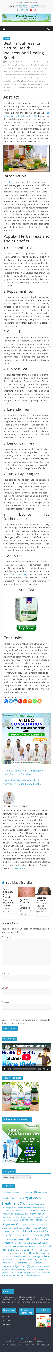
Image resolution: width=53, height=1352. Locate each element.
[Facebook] (6, 701)
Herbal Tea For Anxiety (11, 78)
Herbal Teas (17, 81)
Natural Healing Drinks (22, 84)
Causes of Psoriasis (28, 1217)
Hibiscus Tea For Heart (30, 81)
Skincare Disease (24, 1262)
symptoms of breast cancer (13, 1270)
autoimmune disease (10, 1192)
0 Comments (40, 62)
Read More (20, 868)
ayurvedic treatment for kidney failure (29, 1207)
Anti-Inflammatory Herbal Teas (14, 65)
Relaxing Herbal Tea (26, 87)
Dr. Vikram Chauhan (25, 62)
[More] (39, 701)
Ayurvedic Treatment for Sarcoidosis (26, 903)
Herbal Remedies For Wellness (35, 75)
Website (5, 1002)
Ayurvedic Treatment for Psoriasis (15, 1211)
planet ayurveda (40, 1256)
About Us (5, 1316)
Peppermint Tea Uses (10, 87)
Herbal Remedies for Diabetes (29, 1228)
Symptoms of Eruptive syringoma (36, 1269)
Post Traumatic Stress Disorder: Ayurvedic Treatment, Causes (8, 897)
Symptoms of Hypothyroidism (14, 1272)
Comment (7, 937)
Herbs (7, 39)
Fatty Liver (39, 1225)
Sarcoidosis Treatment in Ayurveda (19, 1259)
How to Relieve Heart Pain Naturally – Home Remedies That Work (23, 772)
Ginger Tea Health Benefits (35, 71)
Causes (23, 1214)
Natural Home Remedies (39, 84)
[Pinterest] (20, 701)
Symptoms (22, 1266)
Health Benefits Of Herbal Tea (13, 75)
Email (5, 987)
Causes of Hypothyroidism (11, 1217)
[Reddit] (25, 701)
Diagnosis (11, 1224)
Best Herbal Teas (26, 68)
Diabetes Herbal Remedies (33, 1219)
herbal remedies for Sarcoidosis (14, 1239)
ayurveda (29, 1192)
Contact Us (6, 1324)
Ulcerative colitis (11, 1275)
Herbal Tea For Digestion (28, 78)
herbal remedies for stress (34, 1246)
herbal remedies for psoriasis (27, 1235)
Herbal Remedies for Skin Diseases (27, 1243)
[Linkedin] (15, 701)
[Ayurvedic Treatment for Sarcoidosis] (26, 888)
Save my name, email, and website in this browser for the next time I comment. (26, 1021)
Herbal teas (9, 182)
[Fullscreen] (48, 1069)
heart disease (19, 574)
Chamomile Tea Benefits (16, 71)
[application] (26, 1057)
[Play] (5, 1069)
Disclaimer (6, 1320)
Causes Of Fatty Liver (38, 1213)
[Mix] (30, 701)
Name (5, 973)
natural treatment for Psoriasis (19, 1256)
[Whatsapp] (35, 701)
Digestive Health (28, 1225)
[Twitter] (11, 701)
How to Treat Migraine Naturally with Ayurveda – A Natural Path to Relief (22, 782)
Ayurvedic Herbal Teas (33, 65)
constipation (14, 1220)
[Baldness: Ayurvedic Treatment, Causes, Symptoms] (43, 888)
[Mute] (44, 1069)
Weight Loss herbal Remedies (30, 1275)
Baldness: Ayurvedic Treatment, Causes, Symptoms (42, 903)
